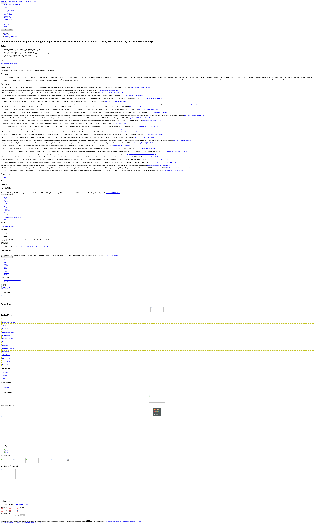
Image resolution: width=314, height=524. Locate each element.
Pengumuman (7, 17)
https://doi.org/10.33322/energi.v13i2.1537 (124, 145)
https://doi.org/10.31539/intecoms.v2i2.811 (145, 137)
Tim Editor (5, 325)
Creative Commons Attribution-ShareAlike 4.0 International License (33, 247)
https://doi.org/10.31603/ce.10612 (120, 123)
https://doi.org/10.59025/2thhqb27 (9, 63)
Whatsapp (5, 372)
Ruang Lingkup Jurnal (8, 332)
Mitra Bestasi (5, 328)
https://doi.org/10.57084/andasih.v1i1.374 (141, 87)
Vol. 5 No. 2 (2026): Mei (10, 36)
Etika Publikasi (6, 335)
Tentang (6, 8)
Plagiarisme (5, 345)
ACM (5, 197)
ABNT (6, 202)
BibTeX (6, 219)
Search (2, 22)
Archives (6, 34)
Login (8, 11)
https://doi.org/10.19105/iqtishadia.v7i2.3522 (141, 106)
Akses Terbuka (6, 355)
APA (5, 200)
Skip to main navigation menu (19, 1)
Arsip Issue (7, 16)
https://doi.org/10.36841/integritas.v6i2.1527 (158, 165)
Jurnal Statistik (6, 361)
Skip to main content (6, 1)
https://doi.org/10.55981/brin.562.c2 (109, 90)
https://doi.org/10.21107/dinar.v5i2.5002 (153, 98)
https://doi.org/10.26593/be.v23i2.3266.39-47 (111, 93)
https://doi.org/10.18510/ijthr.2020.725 (194, 115)
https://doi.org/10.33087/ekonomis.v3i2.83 (137, 95)
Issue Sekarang (8, 14)
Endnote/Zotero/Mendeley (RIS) (12, 217)
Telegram (4, 375)
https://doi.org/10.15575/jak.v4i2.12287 (158, 156)
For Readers (7, 386)
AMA (5, 212)
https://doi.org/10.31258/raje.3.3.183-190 (165, 162)
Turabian (6, 209)
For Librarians (7, 389)
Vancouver (6, 210)
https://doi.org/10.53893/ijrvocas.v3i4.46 (155, 134)
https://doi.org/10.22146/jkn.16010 (182, 140)
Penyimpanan (5, 351)
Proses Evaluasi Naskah (8, 322)
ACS (5, 199)
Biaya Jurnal (5, 342)
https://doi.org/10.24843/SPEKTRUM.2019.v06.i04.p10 (141, 154)
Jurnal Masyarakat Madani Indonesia (10, 4)
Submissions (10, 10)
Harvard (6, 204)
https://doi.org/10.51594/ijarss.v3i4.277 (200, 104)
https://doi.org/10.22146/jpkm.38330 (143, 143)
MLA (5, 207)
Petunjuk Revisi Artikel (8, 364)
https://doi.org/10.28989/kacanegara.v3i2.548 (178, 168)
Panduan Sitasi (6, 358)
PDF (5, 177)
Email (4, 378)
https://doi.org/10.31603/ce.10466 (146, 148)
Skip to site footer (31, 1)
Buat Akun (10, 13)
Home (5, 7)
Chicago (6, 203)
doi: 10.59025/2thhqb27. (113, 193)
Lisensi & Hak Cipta (7, 338)
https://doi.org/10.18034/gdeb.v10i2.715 (139, 118)
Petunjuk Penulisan (7, 319)
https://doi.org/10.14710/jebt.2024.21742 (147, 126)
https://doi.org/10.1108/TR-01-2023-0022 (125, 129)
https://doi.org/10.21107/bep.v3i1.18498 (115, 101)
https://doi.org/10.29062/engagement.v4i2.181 (175, 151)
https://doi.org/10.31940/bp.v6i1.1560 (148, 109)
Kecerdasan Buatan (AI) (8, 348)
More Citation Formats (6, 194)
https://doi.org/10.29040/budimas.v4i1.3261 (176, 170)
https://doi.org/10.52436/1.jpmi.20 (159, 159)
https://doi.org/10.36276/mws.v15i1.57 (128, 131)
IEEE (5, 206)
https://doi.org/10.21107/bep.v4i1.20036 (152, 120)
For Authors (7, 387)
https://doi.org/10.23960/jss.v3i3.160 (162, 112)
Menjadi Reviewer (8, 19)
